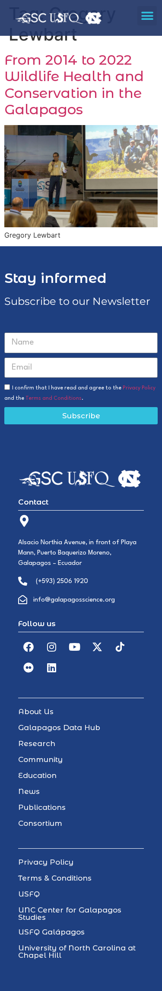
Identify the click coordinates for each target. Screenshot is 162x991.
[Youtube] (74, 647)
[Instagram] (51, 647)
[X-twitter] (97, 647)
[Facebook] (28, 647)
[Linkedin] (51, 667)
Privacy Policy (139, 388)
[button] (147, 15)
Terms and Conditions (53, 398)
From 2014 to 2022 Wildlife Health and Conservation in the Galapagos (74, 84)
